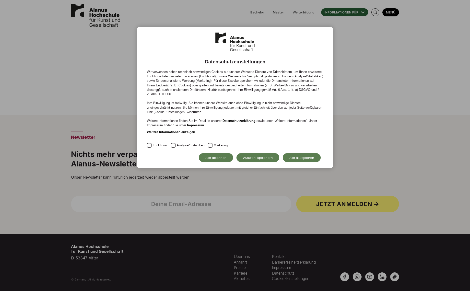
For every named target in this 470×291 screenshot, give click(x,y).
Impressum (195, 125)
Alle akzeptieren (301, 158)
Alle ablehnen (215, 158)
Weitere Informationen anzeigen (171, 132)
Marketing (221, 145)
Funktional (160, 145)
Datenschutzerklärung (239, 121)
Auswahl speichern (258, 158)
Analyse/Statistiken (190, 145)
